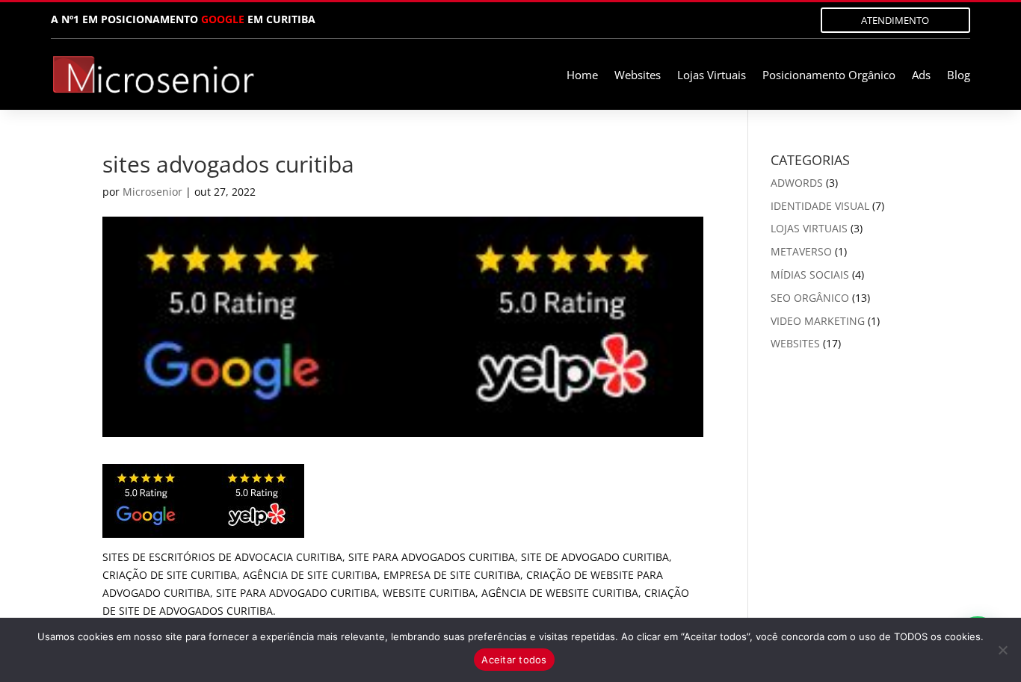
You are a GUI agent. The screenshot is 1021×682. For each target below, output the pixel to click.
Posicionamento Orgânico (828, 75)
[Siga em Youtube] (781, 19)
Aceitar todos (513, 660)
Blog (958, 75)
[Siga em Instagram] (691, 19)
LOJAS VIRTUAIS (809, 228)
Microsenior (152, 192)
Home (582, 75)
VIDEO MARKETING (818, 321)
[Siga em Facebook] (721, 19)
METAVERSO (801, 251)
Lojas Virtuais (711, 75)
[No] (1002, 649)
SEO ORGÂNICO (810, 298)
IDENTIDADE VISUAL (820, 206)
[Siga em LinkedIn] (751, 19)
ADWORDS (797, 183)
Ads (921, 75)
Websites (637, 75)
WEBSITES (795, 343)
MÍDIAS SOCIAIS (810, 274)
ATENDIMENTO (895, 20)
